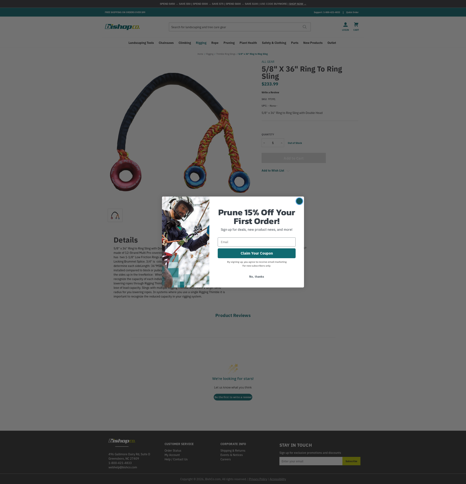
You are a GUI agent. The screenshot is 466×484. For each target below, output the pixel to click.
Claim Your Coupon (257, 253)
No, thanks (256, 276)
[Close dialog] (299, 201)
